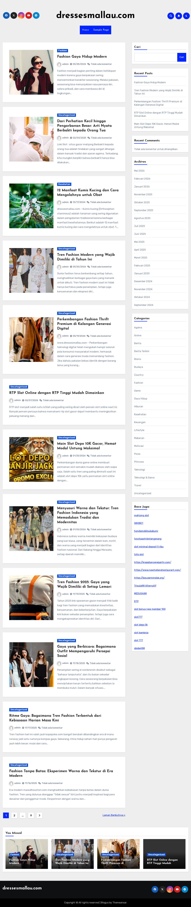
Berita (137, 343)
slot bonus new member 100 (149, 609)
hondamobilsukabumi (146, 531)
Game (137, 390)
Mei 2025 (139, 241)
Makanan (139, 438)
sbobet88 (139, 648)
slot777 (138, 617)
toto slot (139, 554)
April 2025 (140, 249)
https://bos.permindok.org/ (149, 577)
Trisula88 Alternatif (145, 585)
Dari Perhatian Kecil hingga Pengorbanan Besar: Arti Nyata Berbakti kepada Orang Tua (84, 125)
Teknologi (139, 469)
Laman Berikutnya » (114, 815)
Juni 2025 (140, 234)
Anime (137, 335)
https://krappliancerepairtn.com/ (152, 562)
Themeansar (119, 902)
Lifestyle (139, 430)
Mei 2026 (139, 170)
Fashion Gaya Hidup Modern (82, 57)
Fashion (62, 50)
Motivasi (139, 446)
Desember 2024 (143, 281)
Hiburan (138, 406)
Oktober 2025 (142, 202)
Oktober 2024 (142, 297)
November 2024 (143, 289)
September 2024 (143, 305)
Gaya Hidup (140, 398)
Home (85, 30)
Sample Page (101, 30)
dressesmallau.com (95, 15)
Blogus (105, 902)
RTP (136, 601)
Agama (138, 327)
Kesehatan (64, 184)
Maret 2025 (140, 257)
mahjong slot (141, 515)
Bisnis (137, 359)
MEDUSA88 (140, 593)
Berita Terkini (141, 351)
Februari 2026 (142, 178)
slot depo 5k (141, 624)
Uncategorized (66, 115)
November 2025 (143, 194)
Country (139, 374)
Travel (137, 485)
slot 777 (138, 640)
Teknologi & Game (144, 477)
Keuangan (140, 422)
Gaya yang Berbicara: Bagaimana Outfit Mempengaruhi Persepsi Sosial (86, 651)
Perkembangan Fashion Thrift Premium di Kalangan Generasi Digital (84, 324)
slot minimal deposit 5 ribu (149, 546)
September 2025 (143, 210)
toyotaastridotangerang (147, 538)
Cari (137, 47)
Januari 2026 (142, 186)
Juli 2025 (139, 226)
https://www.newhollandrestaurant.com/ (157, 570)
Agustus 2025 (142, 218)
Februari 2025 (142, 265)
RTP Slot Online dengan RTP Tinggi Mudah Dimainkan (56, 393)
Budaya (138, 367)
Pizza (137, 453)
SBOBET (138, 523)
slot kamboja (141, 632)
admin (65, 64)
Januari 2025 (142, 273)
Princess (139, 461)
